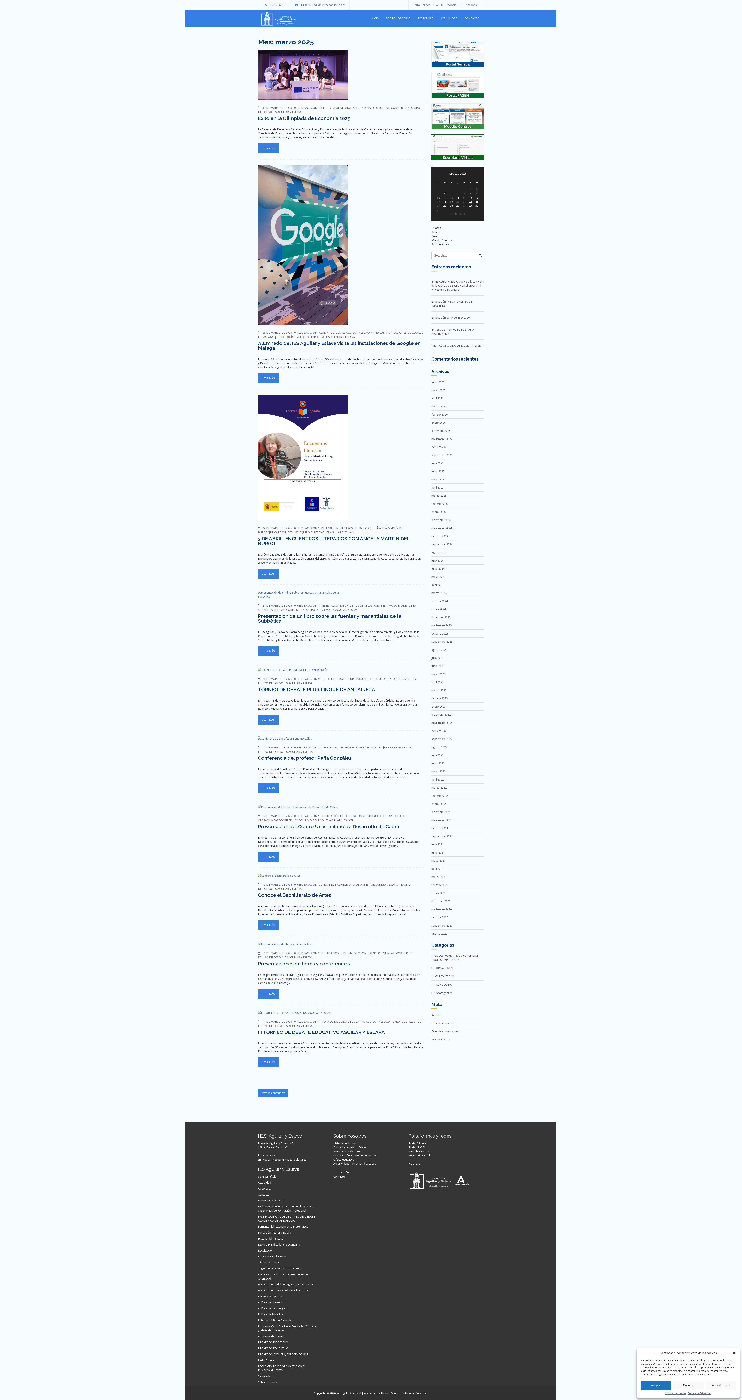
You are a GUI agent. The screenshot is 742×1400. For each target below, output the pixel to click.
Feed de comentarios (444, 1031)
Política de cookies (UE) (272, 1308)
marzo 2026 (439, 406)
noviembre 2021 (441, 820)
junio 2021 (438, 852)
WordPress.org (440, 1039)
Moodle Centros (419, 1151)
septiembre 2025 (442, 455)
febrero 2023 (439, 698)
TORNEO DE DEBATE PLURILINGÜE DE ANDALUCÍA (316, 689)
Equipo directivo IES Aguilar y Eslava (327, 337)
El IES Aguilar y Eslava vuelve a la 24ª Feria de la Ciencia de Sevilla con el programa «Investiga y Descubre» (457, 285)
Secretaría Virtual (419, 1155)
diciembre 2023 (441, 617)
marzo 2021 (439, 877)
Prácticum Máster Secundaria (276, 1320)
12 (451, 197)
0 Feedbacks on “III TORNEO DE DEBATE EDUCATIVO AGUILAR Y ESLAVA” (342, 1021)
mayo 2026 (438, 390)
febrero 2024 (439, 601)
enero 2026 (438, 422)
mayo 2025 (438, 479)
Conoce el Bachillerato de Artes (294, 895)
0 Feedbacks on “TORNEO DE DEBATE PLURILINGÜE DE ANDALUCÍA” (340, 679)
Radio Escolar (266, 1360)
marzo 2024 (439, 593)
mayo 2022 (438, 771)
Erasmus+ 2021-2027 (271, 1200)
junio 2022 (438, 763)
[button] (734, 1353)
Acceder (436, 1015)
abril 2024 (437, 585)
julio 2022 (437, 755)
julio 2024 (437, 560)
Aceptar (656, 1385)
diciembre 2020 (441, 901)
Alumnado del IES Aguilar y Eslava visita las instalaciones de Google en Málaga (339, 345)
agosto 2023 (439, 650)
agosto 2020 (439, 933)
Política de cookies (675, 1393)
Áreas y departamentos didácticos (354, 1163)
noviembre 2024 (441, 528)
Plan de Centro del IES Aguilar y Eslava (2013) (286, 1284)
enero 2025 (438, 512)
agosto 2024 (439, 552)
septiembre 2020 (442, 925)
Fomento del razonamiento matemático (283, 1226)
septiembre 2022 (442, 739)
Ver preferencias (721, 1385)
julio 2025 (437, 463)
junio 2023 (438, 666)
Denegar (688, 1385)
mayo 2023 (438, 674)
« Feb (453, 214)
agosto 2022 (439, 747)
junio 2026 (438, 382)
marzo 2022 (439, 787)
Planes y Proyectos (270, 1296)
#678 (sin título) (267, 1176)
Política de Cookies (270, 1302)
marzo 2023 (439, 690)
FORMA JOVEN (443, 968)
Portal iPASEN (417, 1147)
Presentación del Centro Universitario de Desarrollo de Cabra (328, 826)
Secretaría (425, 18)
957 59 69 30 (278, 5)
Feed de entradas (442, 1023)
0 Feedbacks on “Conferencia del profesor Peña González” (338, 747)
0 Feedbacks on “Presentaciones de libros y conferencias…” (339, 953)
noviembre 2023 (441, 625)
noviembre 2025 (441, 439)
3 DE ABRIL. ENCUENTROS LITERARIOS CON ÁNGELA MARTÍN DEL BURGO (334, 541)
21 (464, 201)
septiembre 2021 (442, 836)
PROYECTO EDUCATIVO (273, 1348)
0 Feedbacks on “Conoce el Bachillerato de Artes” (331, 884)
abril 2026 (437, 398)
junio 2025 (438, 471)
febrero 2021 (439, 885)
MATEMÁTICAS (444, 976)
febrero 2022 (439, 796)
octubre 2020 (439, 917)
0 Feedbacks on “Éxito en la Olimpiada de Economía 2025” (336, 107)
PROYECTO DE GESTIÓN (273, 1342)
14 (464, 197)
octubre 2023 (439, 633)
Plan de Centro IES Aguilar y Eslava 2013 (283, 1290)
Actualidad (449, 18)
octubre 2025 (439, 447)
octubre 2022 (439, 731)
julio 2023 (437, 658)
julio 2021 (437, 844)
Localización (265, 1250)
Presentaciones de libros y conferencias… (305, 963)
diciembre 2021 (441, 812)
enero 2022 (438, 804)
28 (464, 205)
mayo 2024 (438, 577)
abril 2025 (437, 487)
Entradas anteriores (273, 1093)
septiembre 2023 (442, 641)
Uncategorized (391, 107)
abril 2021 (437, 869)
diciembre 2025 (441, 431)
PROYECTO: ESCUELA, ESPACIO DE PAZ (283, 1354)
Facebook (471, 5)
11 (444, 197)
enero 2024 (438, 609)
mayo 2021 (438, 860)
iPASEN (438, 5)
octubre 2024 (439, 536)
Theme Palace (390, 1393)
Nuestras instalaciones (272, 1256)
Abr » (462, 214)
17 (438, 201)
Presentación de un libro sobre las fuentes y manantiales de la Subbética (329, 618)
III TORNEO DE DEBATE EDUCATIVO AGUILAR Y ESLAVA (321, 1032)
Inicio (375, 18)
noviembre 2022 (441, 723)
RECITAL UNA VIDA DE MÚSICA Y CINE (456, 345)
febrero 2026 (439, 414)
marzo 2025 (439, 495)
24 (438, 205)
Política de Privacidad (699, 1393)
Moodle (451, 5)
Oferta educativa (268, 1262)
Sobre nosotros (398, 18)
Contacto (472, 18)
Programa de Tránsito (272, 1336)
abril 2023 (437, 682)
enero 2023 (438, 706)
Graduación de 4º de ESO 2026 (450, 317)
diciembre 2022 (441, 714)
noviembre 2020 (441, 909)
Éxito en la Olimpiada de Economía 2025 (304, 118)
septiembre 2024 (442, 544)
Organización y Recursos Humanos (280, 1268)
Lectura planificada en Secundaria (279, 1244)
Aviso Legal (265, 1188)
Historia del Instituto (270, 1238)
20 (457, 201)
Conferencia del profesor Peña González (305, 758)
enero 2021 (438, 893)
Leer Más (268, 148)
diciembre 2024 (441, 520)
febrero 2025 (439, 504)
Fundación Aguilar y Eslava (274, 1232)
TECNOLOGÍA (285, 337)
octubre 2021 (439, 828)
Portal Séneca (421, 5)
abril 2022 (437, 779)
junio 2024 (438, 568)
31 (438, 209)
